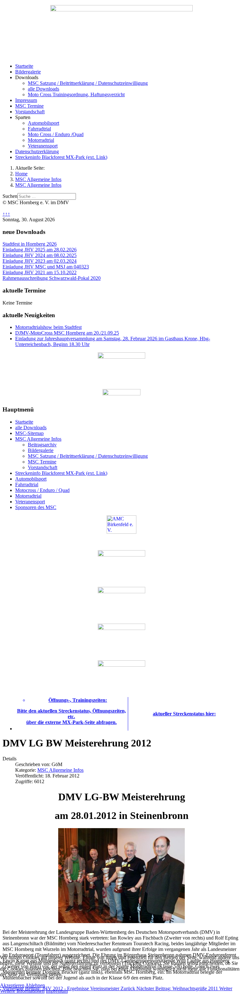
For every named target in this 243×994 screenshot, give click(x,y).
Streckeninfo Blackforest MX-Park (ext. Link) (61, 157)
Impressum (26, 100)
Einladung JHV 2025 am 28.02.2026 (40, 249)
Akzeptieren (12, 985)
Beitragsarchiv (42, 444)
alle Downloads (43, 88)
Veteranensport (43, 145)
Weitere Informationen (22, 991)
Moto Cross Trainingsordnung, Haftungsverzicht (76, 94)
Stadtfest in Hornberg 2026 (30, 244)
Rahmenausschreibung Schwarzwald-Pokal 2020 (52, 278)
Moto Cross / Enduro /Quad (56, 134)
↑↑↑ (6, 214)
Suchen (10, 196)
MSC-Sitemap (29, 433)
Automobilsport (43, 123)
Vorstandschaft (30, 111)
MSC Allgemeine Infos (38, 439)
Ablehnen (35, 985)
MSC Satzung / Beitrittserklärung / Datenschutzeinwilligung (88, 83)
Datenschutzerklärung (37, 151)
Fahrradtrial (39, 128)
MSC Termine (29, 106)
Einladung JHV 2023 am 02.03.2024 (40, 261)
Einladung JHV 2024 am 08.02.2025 (40, 255)
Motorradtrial (41, 140)
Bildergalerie (28, 71)
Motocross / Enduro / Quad (42, 490)
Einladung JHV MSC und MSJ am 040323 (46, 266)
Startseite (24, 66)
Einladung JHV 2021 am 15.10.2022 (40, 272)
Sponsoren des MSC (35, 507)
